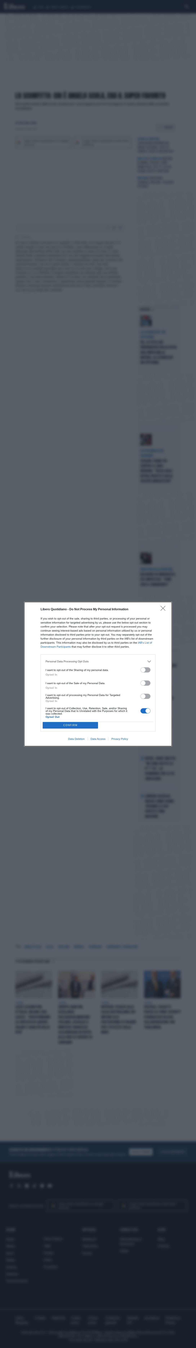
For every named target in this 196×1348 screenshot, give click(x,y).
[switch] (145, 669)
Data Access (98, 738)
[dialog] (98, 674)
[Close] (164, 609)
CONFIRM (70, 725)
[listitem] (98, 661)
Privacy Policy (119, 738)
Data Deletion (76, 738)
